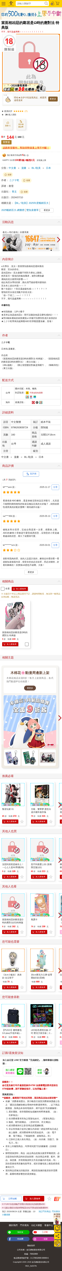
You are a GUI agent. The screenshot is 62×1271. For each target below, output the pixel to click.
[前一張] (3, 240)
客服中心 (48, 1225)
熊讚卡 (34, 919)
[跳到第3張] (51, 250)
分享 (55, 487)
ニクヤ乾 (14, 180)
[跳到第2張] (49, 250)
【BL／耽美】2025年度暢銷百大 (31, 203)
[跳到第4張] (53, 250)
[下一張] (58, 240)
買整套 (6, 142)
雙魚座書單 (32, 210)
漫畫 (23, 168)
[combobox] (30, 3)
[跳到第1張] (47, 250)
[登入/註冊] (52, 3)
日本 (48, 168)
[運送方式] (57, 1243)
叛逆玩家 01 (8, 809)
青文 (14, 191)
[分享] (57, 1236)
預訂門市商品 (45, 1211)
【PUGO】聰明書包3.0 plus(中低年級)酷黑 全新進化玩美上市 (12, 1033)
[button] (3, 3)
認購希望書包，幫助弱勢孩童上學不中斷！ (26, 147)
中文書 (12, 168)
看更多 (53, 99)
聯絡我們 (31, 1245)
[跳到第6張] (57, 250)
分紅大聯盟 (36, 1225)
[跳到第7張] (59, 250)
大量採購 (6, 1214)
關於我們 (13, 1225)
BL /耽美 (36, 168)
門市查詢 (24, 1225)
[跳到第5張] (55, 250)
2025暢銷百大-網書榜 (13, 210)
